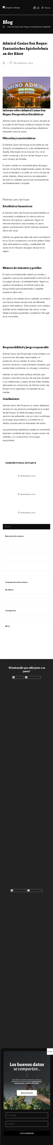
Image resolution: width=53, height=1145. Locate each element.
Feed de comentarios (11, 641)
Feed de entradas (10, 638)
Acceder (6, 635)
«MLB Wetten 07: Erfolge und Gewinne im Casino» (24, 551)
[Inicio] (4, 27)
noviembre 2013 (9, 601)
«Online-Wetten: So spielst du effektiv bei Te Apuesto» (25, 573)
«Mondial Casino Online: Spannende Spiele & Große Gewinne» (26, 507)
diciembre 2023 (9, 596)
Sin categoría (8, 617)
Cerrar (50, 1052)
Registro (6, 631)
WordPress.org (9, 645)
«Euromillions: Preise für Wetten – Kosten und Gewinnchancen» (26, 489)
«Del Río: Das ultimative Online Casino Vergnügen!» (26, 470)
